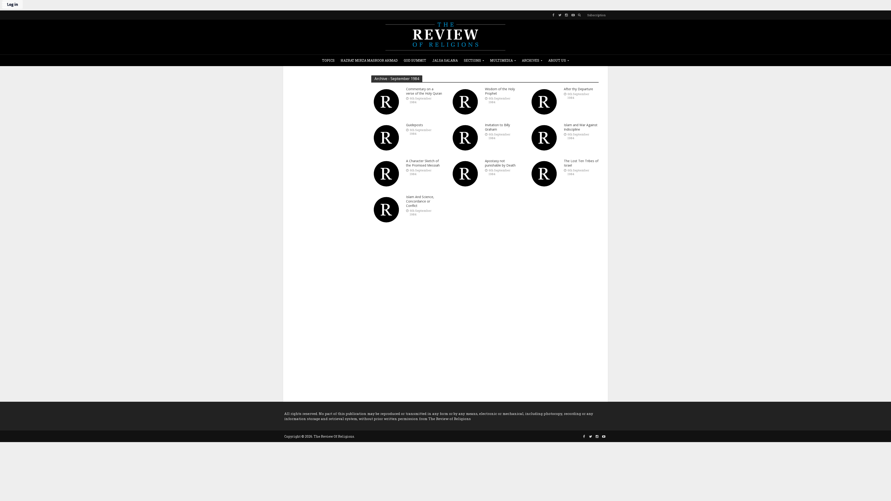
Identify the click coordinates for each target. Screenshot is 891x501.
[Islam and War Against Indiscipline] (544, 137)
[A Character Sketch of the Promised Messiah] (386, 173)
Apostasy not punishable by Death (500, 163)
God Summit (415, 60)
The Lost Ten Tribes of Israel (581, 163)
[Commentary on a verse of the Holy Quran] (386, 101)
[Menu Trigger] (4, 4)
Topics (328, 60)
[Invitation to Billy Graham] (465, 137)
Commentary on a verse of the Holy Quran (424, 91)
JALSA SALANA (445, 60)
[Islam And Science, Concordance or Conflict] (386, 209)
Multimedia (501, 60)
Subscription (596, 15)
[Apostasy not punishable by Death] (465, 173)
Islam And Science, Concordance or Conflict (420, 201)
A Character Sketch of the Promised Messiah (423, 163)
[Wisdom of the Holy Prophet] (465, 101)
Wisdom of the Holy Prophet (500, 91)
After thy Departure (578, 89)
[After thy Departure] (544, 101)
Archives (530, 60)
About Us (557, 60)
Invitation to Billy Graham (497, 127)
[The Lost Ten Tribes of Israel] (544, 173)
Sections (472, 60)
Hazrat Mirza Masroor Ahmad (369, 60)
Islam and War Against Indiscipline (580, 127)
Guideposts (414, 125)
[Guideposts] (386, 137)
